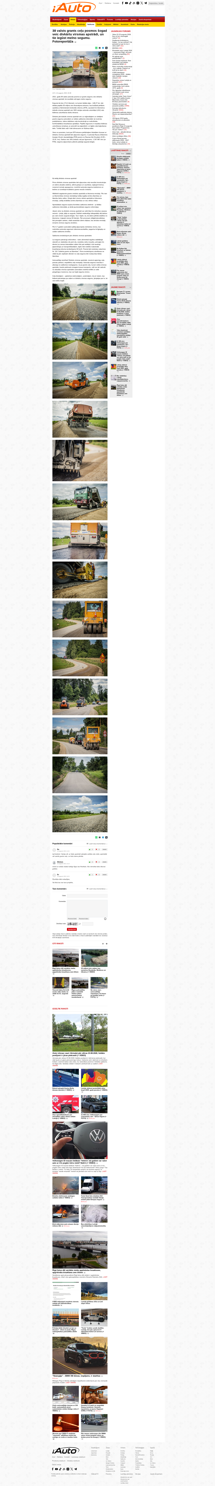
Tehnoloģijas (139, 1448)
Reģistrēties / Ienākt (156, 3)
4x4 (151, 1457)
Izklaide (108, 1455)
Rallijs (151, 1451)
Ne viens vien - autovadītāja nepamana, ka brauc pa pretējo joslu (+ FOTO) (98, 993)
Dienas (122, 153)
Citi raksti (57, 944)
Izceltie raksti (60, 1009)
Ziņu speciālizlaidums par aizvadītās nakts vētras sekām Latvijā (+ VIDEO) (63, 1116)
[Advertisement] (149, 62)
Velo (107, 1459)
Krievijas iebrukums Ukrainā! (119, 109)
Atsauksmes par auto (126, 1477)
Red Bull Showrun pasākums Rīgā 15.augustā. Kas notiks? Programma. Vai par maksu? (122, 126)
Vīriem (122, 1448)
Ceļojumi (122, 1463)
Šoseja (152, 1455)
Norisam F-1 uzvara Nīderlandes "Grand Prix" (123, 293)
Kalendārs (153, 1467)
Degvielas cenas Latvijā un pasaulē (121, 81)
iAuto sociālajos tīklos (121, 136)
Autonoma (94, 1455)
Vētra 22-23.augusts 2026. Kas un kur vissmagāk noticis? (121, 36)
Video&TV (94, 1474)
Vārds (64, 895)
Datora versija (56, 1464)
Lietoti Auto (94, 1451)
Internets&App (139, 1459)
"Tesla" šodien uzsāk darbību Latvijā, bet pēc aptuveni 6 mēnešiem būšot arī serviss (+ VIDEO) (92, 1330)
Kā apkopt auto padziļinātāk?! (118, 57)
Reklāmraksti (109, 1469)
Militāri (122, 1465)
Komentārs (62, 901)
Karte (121, 1469)
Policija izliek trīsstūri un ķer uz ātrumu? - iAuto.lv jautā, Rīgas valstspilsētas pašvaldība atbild (64, 1329)
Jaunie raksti (118, 287)
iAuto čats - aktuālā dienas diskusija (121, 133)
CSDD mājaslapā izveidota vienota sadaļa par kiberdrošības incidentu (65, 1303)
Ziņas (108, 1448)
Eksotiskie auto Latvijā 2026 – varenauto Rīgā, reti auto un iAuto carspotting (122, 52)
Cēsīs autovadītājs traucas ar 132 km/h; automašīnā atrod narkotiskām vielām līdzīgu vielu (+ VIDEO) (65, 1408)
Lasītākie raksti (119, 150)
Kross (151, 1453)
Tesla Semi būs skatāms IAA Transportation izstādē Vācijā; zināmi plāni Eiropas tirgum (92, 1197)
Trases (152, 1465)
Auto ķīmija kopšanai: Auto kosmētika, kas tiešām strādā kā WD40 (121, 62)
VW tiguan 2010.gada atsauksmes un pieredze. (121, 120)
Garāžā (122, 1461)
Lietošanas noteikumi (78, 1457)
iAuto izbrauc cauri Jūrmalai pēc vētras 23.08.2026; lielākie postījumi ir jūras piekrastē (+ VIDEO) (78, 1054)
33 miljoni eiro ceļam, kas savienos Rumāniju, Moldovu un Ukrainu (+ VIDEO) (93, 970)
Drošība (122, 1451)
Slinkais (60, 862)
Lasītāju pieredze (126, 1474)
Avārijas (122, 1453)
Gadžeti (137, 1467)
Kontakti (116, 3)
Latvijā (107, 1451)
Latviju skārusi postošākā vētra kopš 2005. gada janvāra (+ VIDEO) (94, 1089)
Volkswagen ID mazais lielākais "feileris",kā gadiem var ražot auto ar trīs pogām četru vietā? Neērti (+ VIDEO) (79, 1162)
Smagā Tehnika (110, 1463)
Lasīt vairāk (71, 1382)
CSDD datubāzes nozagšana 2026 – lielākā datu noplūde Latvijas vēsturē (121, 75)
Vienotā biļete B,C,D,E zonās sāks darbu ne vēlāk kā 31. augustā (60, 991)
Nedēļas (128, 153)
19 (53, 1333)
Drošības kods (61, 923)
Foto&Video (138, 1463)
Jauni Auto (94, 1453)
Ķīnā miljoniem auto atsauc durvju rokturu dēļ (124, 233)
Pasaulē (108, 1453)
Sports (152, 1448)
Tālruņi (137, 1453)
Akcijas (138, 1474)
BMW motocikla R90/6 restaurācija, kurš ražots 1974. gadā (120, 86)
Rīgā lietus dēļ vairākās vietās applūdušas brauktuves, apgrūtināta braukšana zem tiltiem (65, 970)
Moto (107, 1457)
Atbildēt (104, 849)
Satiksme (123, 1459)
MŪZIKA (117, 48)
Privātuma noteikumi (58, 1461)
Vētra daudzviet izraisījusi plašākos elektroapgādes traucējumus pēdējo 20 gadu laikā (124, 333)
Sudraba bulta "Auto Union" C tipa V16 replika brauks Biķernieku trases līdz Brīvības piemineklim (122, 99)
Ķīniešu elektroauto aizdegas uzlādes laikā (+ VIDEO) (63, 1197)
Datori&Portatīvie (139, 1455)
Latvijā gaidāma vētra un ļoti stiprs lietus (123, 242)
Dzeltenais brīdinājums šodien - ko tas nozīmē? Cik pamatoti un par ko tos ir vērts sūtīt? (122, 43)
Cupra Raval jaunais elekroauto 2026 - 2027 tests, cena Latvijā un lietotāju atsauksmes (121, 141)
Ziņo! (100, 3)
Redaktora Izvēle (110, 1471)
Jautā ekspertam (156, 1474)
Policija (122, 1455)
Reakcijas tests (124, 1471)
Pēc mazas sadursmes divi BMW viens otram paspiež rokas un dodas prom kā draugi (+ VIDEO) (93, 1435)
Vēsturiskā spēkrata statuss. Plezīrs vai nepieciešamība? (122, 114)
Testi (107, 1467)
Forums (109, 1474)
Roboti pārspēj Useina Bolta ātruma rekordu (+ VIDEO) (63, 1089)
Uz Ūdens (108, 1461)
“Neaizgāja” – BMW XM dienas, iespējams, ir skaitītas (76, 1376)
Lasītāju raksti (124, 1483)
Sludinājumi (95, 1448)
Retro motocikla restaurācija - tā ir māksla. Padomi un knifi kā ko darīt (122, 68)
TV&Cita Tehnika (139, 1465)
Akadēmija (123, 1457)
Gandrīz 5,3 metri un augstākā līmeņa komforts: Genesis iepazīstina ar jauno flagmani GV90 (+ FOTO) (92, 1408)
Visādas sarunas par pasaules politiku (120, 105)
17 (75, 42)
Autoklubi (122, 1467)
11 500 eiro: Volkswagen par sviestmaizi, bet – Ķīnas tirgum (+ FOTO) (93, 1116)
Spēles (137, 1461)
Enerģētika (138, 1451)
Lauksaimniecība (110, 1465)
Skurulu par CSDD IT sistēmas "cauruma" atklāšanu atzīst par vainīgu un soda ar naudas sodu (64, 1435)
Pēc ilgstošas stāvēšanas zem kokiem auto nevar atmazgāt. (121, 92)
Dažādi (137, 1469)
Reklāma (108, 3)
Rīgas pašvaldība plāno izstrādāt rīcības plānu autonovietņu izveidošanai (78, 993)
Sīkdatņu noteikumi (73, 1461)
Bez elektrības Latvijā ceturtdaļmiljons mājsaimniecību (93, 1225)
